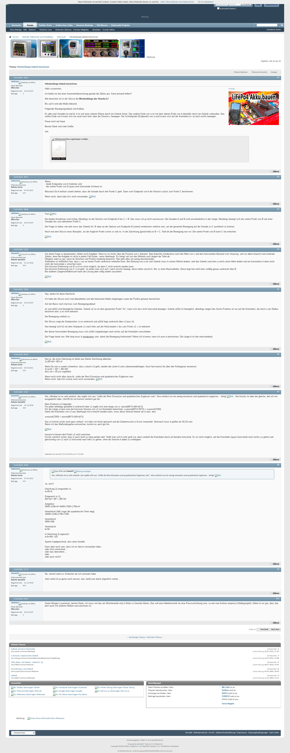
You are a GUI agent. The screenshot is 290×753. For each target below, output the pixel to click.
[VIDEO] (225, 696)
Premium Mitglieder (81, 30)
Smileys (225, 690)
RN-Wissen (102, 25)
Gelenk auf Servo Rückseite (23, 649)
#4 (278, 249)
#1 (278, 78)
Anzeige (274, 72)
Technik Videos (108, 30)
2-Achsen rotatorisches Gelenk (24, 656)
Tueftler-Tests (45, 25)
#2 (278, 177)
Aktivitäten (96, 30)
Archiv (211, 733)
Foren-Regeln (228, 704)
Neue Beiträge (16, 30)
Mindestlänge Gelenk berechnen (33, 67)
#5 (278, 289)
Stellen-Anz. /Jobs (64, 25)
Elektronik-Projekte (120, 25)
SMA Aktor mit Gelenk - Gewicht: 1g (27, 662)
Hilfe (258, 5)
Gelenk (14, 675)
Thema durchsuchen (259, 72)
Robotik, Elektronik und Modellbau (37, 37)
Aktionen (32, 30)
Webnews (40, 694)
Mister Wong (128, 687)
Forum (30, 25)
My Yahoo (82, 694)
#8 (278, 465)
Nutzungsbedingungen (258, 733)
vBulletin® (141, 744)
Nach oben (275, 630)
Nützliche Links (45, 30)
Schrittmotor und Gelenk (22, 669)
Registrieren (271, 5)
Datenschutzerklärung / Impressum (231, 733)
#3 (278, 209)
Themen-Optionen (241, 72)
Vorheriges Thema (137, 637)
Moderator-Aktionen (63, 30)
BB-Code (226, 687)
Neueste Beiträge (84, 25)
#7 (278, 392)
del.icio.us (124, 691)
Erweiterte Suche (274, 30)
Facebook (82, 687)
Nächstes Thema (154, 637)
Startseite (16, 25)
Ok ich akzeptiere (205, 2)
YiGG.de (38, 691)
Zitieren (276, 171)
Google (79, 691)
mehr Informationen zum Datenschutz (177, 2)
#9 (278, 569)
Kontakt (188, 733)
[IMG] (224, 693)
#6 (278, 354)
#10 (277, 599)
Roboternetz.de (200, 733)
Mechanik (61, 37)
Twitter (37, 687)
